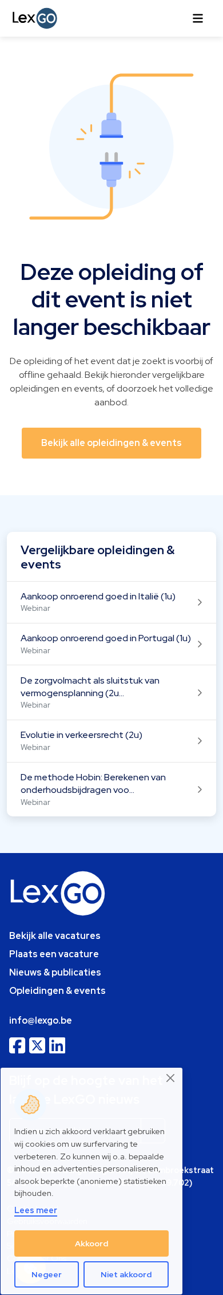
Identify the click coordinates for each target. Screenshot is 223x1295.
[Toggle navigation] (198, 18)
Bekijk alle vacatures (55, 936)
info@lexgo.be (40, 1020)
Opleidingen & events (57, 991)
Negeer (46, 1274)
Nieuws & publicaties (55, 972)
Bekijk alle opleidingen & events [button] (111, 443)
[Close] (171, 1078)
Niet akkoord (126, 1274)
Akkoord (91, 1243)
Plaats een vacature (54, 954)
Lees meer (35, 1210)
